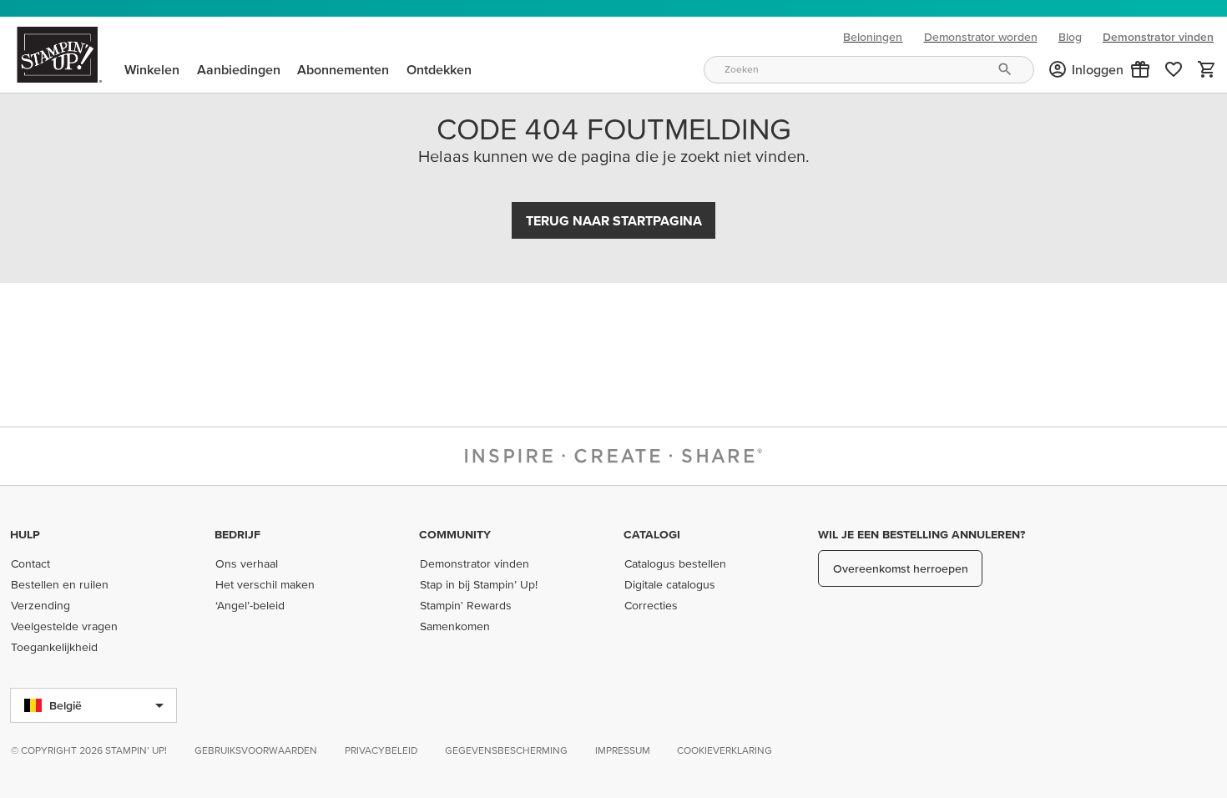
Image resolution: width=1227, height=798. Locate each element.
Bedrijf (237, 534)
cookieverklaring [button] (724, 750)
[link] (1174, 69)
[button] (1140, 69)
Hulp (25, 534)
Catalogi (652, 534)
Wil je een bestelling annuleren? (921, 534)
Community (455, 534)
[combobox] (869, 69)
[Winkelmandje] (1207, 69)
